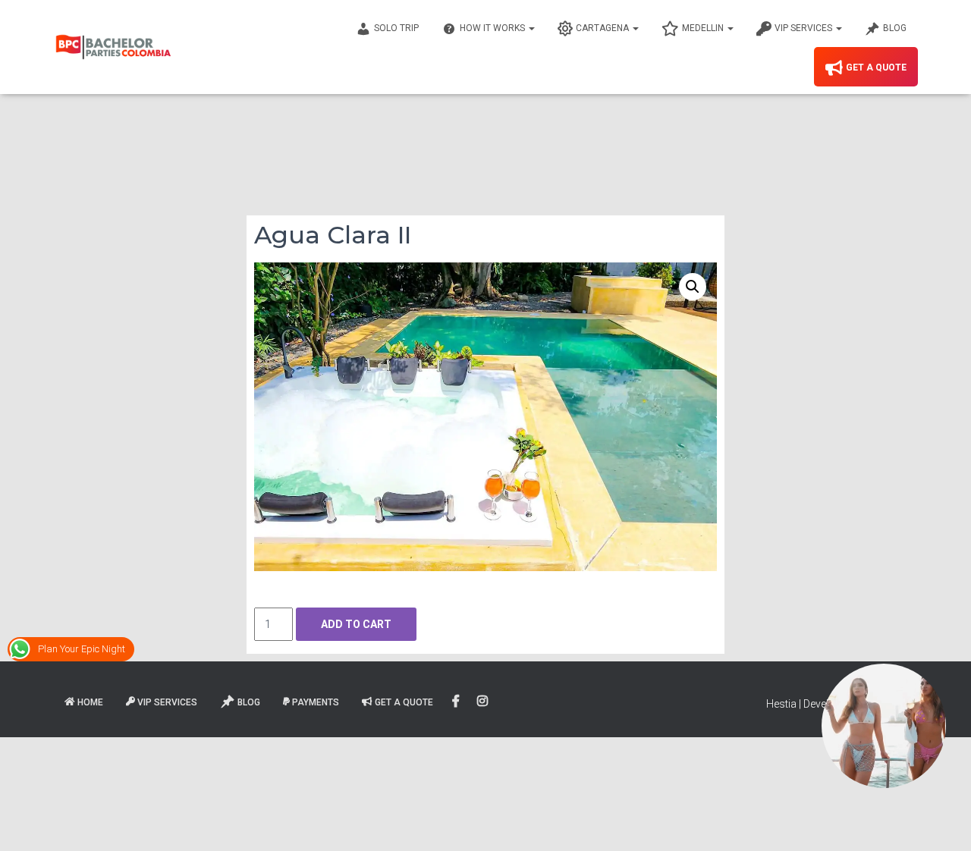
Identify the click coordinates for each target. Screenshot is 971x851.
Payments (315, 702)
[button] (692, 286)
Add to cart (356, 624)
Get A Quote (876, 67)
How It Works (493, 28)
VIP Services (804, 28)
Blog (895, 28)
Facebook (457, 701)
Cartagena (603, 28)
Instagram (484, 701)
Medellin (704, 28)
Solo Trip (396, 28)
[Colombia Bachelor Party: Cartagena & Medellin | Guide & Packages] (113, 47)
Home (90, 702)
